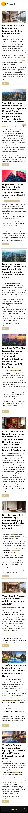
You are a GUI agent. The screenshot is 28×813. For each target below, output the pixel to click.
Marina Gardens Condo (13, 453)
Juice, (5, 630)
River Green (15, 534)
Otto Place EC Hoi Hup (15, 370)
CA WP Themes (14, 809)
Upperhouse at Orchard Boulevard (12, 201)
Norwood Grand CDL (14, 772)
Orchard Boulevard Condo (13, 283)
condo (23, 60)
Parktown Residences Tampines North (11, 700)
